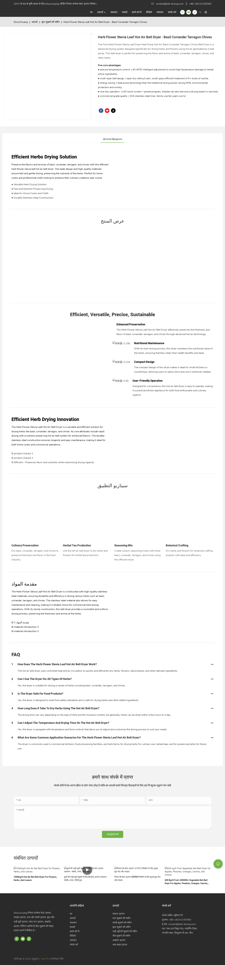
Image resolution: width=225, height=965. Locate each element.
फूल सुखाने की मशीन (50, 22)
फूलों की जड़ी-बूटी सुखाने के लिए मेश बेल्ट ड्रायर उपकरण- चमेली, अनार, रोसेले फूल (85, 878)
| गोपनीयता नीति (56, 959)
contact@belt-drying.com (169, 4)
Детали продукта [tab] (112, 139)
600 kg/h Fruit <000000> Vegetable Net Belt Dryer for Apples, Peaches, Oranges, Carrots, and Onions (186, 882)
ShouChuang (21, 22)
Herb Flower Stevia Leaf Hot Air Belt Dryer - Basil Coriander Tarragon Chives (105, 22)
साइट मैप (44, 959)
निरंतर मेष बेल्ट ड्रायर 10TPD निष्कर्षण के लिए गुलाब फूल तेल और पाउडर (137, 878)
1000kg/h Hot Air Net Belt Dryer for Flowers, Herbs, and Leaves (35, 878)
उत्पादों (35, 22)
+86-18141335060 (200, 4)
